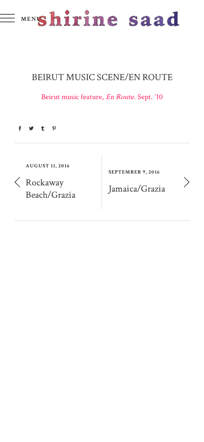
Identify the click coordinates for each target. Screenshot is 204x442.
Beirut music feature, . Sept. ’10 (102, 97)
